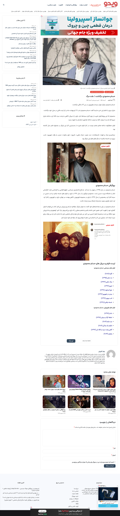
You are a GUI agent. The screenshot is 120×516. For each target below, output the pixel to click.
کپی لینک (71, 341)
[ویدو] (111, 5)
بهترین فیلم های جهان (27, 11)
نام (114, 448)
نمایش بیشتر (20, 67)
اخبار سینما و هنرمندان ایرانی (97, 92)
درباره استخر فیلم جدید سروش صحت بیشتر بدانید (55, 390)
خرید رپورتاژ (75, 496)
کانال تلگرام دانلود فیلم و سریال (55, 11)
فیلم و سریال (83, 5)
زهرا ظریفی (110, 100)
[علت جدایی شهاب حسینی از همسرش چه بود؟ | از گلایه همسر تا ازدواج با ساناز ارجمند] (104, 381)
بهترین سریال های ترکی (95, 11)
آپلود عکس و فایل (73, 506)
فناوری (61, 5)
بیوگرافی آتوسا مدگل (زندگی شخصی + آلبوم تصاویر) (18, 500)
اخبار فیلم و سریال (96, 5)
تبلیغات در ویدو (74, 499)
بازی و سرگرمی (52, 5)
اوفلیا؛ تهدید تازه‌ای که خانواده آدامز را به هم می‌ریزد (105, 410)
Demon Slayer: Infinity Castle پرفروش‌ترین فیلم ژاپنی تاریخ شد (79, 390)
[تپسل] (31, 507)
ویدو (112, 88)
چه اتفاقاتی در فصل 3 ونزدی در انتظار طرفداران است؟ (54, 410)
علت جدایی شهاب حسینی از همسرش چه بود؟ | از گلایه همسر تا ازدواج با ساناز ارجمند (104, 390)
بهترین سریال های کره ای (40, 11)
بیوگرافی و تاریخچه (71, 5)
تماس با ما (75, 491)
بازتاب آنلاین (74, 501)
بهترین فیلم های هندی (69, 11)
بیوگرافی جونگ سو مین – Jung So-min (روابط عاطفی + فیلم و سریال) (20, 489)
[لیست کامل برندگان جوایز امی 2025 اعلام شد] (79, 401)
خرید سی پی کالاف (31, 124)
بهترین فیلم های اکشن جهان (110, 11)
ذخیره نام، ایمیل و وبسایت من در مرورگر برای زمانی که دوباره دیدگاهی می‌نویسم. (93, 462)
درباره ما (76, 489)
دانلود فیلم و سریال (15, 11)
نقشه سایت (75, 494)
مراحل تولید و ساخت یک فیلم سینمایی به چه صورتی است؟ (18, 497)
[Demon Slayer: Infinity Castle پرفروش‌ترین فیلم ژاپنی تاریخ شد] (79, 381)
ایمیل (113, 455)
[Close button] (89, 507)
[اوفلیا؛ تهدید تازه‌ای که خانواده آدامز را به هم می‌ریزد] (104, 401)
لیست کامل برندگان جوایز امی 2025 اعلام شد (79, 410)
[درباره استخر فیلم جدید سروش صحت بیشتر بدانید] (54, 381)
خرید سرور (33, 122)
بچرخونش (108, 506)
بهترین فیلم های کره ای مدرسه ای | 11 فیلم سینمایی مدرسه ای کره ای (21, 494)
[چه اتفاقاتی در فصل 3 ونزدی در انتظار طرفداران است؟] (54, 401)
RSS (77, 504)
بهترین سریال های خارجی (83, 11)
